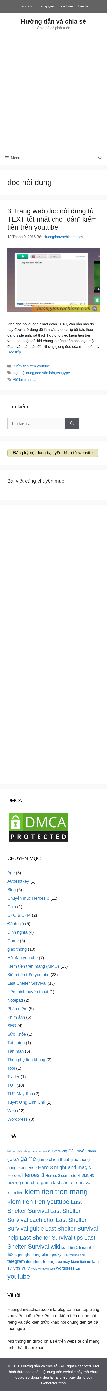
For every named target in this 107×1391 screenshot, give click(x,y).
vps (16, 1268)
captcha (36, 1151)
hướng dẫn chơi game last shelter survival (49, 1182)
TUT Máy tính (20, 1093)
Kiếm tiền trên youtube (31, 366)
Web (11, 1110)
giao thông (17, 949)
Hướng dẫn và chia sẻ (53, 21)
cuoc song (57, 1150)
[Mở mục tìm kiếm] (100, 157)
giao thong (80, 1159)
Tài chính (16, 1042)
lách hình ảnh (71, 1247)
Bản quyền (46, 6)
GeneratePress (53, 1383)
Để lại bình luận (25, 379)
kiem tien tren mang (56, 1191)
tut (89, 1262)
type (66, 373)
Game (13, 940)
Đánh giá (15, 923)
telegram (16, 1261)
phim (46, 1254)
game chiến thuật (53, 1159)
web (34, 1268)
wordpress (65, 1268)
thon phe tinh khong (40, 1262)
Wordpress (17, 1119)
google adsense (22, 1167)
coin (44, 1151)
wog (52, 1268)
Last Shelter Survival (26, 983)
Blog (11, 889)
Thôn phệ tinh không (26, 1059)
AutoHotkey (18, 881)
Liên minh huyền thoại (27, 991)
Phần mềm (17, 1008)
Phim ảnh (16, 1017)
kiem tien (15, 1192)
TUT (11, 1085)
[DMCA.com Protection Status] (38, 841)
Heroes (14, 1175)
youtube (18, 1276)
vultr (26, 1268)
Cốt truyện (77, 1151)
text (59, 373)
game (28, 1158)
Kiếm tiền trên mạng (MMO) (33, 966)
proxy (56, 1254)
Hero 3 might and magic (64, 1167)
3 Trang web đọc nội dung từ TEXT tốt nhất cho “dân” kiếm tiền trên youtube (52, 219)
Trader (13, 1076)
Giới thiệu (66, 6)
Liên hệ (83, 6)
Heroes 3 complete (60, 1176)
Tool (11, 1068)
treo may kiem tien (71, 1262)
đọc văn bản (45, 373)
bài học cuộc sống (18, 1151)
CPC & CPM (19, 915)
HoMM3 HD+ (86, 1176)
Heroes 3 (33, 1175)
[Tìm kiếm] (72, 423)
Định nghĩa (17, 932)
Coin (11, 906)
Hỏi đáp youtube (22, 957)
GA (16, 1159)
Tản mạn (15, 1051)
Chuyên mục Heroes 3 (28, 898)
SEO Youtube (71, 1254)
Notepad (15, 1000)
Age (11, 872)
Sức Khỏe (16, 1034)
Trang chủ (26, 6)
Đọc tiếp (14, 352)
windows (43, 1268)
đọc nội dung (23, 373)
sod (82, 1254)
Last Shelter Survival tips (51, 1237)
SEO (11, 1025)
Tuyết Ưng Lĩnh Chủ (26, 1102)
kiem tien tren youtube (38, 1201)
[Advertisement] (53, 90)
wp (78, 1268)
